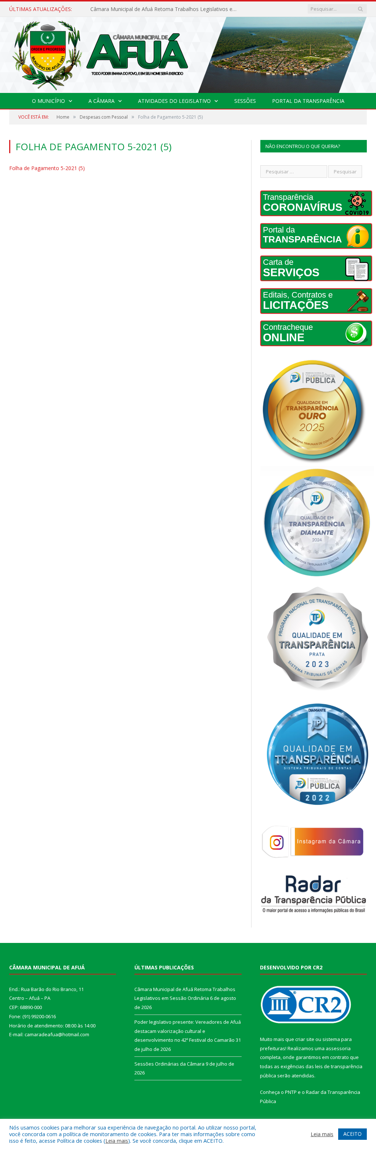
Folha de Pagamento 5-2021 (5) (47, 168)
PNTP (291, 1092)
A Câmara (101, 100)
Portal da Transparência (308, 100)
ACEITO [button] (352, 1133)
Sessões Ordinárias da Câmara (169, 1063)
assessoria (338, 1048)
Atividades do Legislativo (174, 100)
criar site (304, 1039)
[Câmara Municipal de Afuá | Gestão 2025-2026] (188, 53)
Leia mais (116, 1140)
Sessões (245, 100)
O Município (48, 100)
